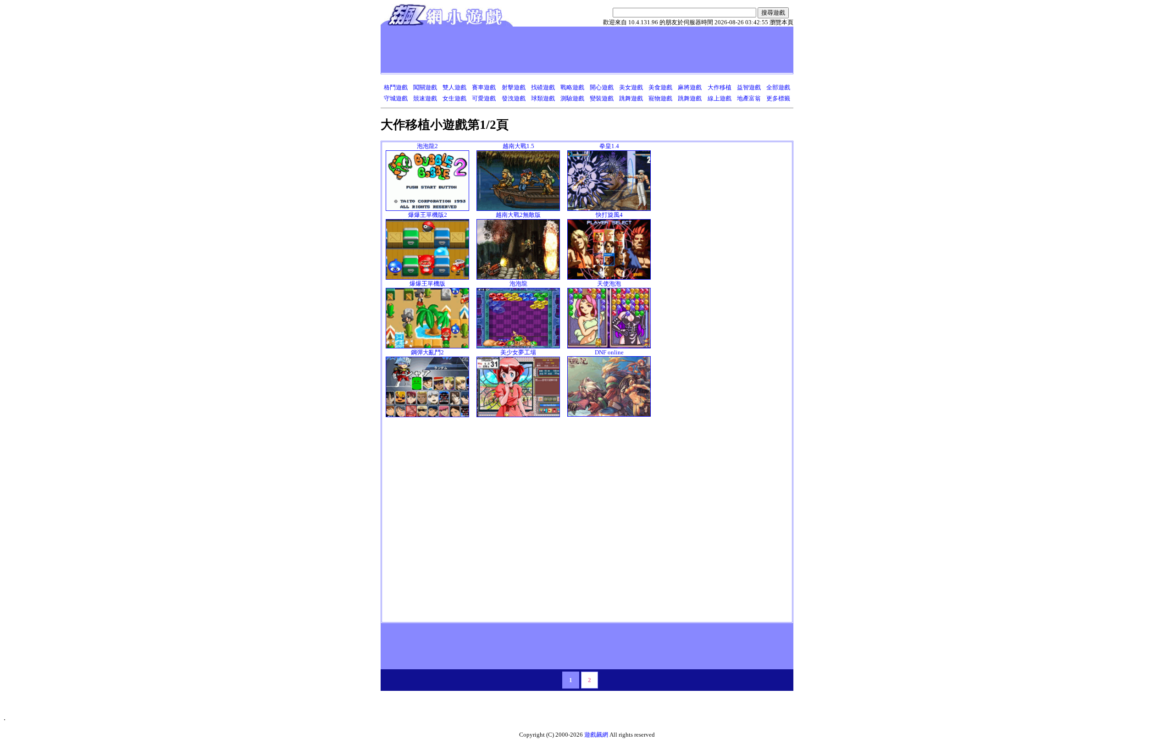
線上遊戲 (719, 98)
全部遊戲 (778, 87)
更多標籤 (778, 98)
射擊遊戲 (514, 87)
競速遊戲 (425, 98)
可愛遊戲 (484, 98)
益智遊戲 (749, 87)
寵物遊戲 (660, 98)
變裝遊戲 (602, 98)
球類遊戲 (543, 98)
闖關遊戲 (425, 87)
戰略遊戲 (572, 87)
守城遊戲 (396, 98)
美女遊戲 (631, 87)
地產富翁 (749, 98)
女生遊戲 (454, 98)
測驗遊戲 (572, 98)
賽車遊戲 (484, 87)
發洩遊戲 (514, 98)
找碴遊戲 (543, 87)
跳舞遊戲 (631, 98)
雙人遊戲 (454, 87)
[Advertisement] (550, 49)
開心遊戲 (602, 87)
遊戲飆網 (596, 734)
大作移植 (719, 87)
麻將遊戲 (690, 87)
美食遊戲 (660, 87)
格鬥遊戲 (396, 87)
